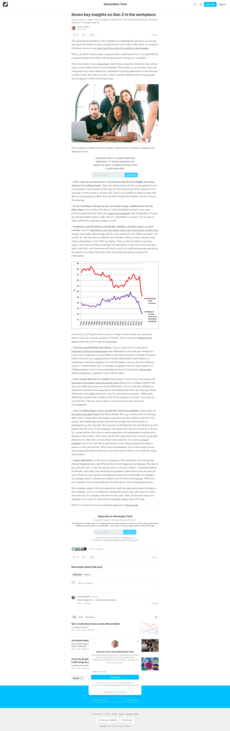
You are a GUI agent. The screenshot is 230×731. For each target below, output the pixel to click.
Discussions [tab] (89, 617)
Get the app (127, 720)
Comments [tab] (77, 575)
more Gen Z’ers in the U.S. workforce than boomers (123, 48)
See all (76, 678)
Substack (103, 726)
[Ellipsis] (157, 597)
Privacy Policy (133, 685)
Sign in (222, 4)
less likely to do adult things (85, 414)
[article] (115, 628)
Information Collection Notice (114, 685)
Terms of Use (126, 683)
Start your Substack (109, 720)
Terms (121, 714)
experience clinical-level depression (89, 351)
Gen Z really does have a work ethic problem (95, 623)
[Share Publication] (200, 4)
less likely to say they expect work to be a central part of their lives (124, 230)
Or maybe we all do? (79, 627)
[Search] (195, 4)
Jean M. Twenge (83, 27)
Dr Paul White (82, 596)
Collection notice (132, 714)
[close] (138, 641)
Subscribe (210, 4)
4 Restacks (99, 549)
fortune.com (132, 505)
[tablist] (81, 574)
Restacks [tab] (87, 575)
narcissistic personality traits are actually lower (95, 383)
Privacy (115, 714)
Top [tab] (74, 617)
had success (145, 369)
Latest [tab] (80, 617)
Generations (103, 64)
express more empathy (119, 213)
